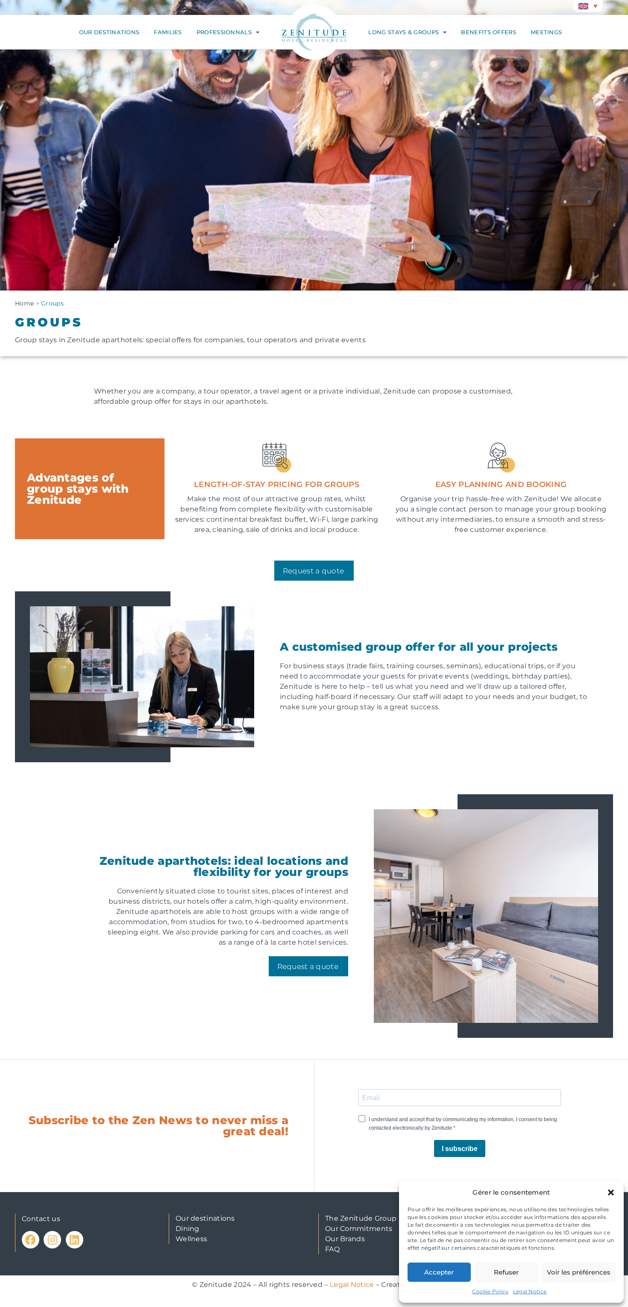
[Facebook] (30, 1239)
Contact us (41, 1219)
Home (24, 303)
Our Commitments (359, 1229)
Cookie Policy (490, 1291)
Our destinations (109, 32)
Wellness (191, 1239)
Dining (188, 1229)
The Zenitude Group (360, 1218)
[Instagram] (52, 1239)
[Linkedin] (74, 1239)
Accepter (439, 1272)
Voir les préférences (578, 1272)
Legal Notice (530, 1291)
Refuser (506, 1272)
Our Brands (345, 1239)
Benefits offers (488, 32)
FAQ (332, 1249)
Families (168, 32)
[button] (611, 1192)
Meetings (546, 32)
